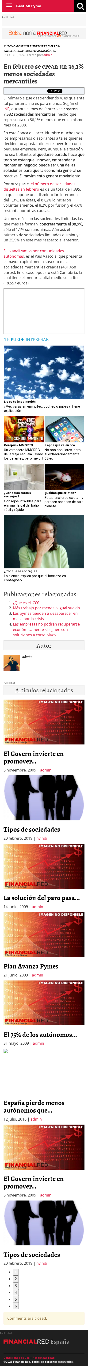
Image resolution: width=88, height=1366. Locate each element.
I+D (53, 50)
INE (6, 108)
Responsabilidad (43, 1358)
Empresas (24, 50)
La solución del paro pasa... (42, 897)
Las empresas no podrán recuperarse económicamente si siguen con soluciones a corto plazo (46, 630)
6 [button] (16, 1306)
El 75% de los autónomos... (40, 1034)
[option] (44, 808)
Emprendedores (34, 46)
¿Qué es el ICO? (26, 602)
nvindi (41, 838)
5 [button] (16, 1299)
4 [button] (16, 1292)
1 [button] (16, 1272)
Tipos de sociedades (32, 829)
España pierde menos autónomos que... (34, 1106)
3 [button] (16, 1285)
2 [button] (16, 1278)
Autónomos (13, 46)
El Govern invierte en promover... (34, 757)
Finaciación (41, 50)
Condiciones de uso (17, 1358)
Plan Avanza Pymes (31, 966)
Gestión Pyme (28, 6)
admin (47, 55)
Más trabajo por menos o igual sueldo (46, 607)
